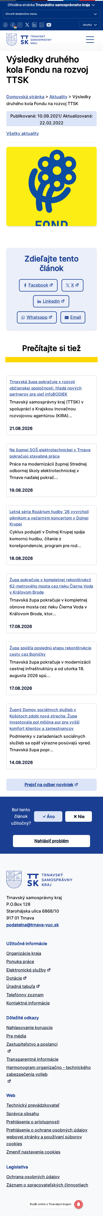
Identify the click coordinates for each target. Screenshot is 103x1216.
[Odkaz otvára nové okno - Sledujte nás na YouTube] (49, 24)
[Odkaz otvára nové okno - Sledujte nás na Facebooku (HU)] (12, 24)
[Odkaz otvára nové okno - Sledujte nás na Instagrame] (19, 24)
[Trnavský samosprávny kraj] (29, 39)
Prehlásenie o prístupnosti (32, 1121)
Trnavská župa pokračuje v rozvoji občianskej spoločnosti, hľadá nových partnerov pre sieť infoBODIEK (46, 388)
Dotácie (14, 978)
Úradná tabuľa (20, 986)
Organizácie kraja (23, 953)
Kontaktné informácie (28, 1003)
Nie (81, 816)
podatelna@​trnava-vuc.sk (32, 924)
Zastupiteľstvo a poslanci (32, 1044)
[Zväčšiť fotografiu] (51, 224)
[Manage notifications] (78, 1204)
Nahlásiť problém (51, 840)
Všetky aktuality (22, 133)
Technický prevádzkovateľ (32, 1105)
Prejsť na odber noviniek (49, 784)
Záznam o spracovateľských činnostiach (47, 1184)
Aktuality (58, 96)
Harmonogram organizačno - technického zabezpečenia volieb (48, 1071)
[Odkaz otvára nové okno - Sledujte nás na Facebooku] (5, 24)
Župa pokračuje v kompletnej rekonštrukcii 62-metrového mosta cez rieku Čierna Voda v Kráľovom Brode (51, 586)
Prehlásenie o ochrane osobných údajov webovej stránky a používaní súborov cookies (46, 1136)
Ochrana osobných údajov (33, 1176)
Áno (51, 816)
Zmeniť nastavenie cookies (33, 1151)
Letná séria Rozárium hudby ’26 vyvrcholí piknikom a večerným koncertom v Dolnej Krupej (49, 518)
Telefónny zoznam (25, 994)
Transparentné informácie (32, 1059)
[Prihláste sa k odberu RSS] (41, 24)
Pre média (16, 1036)
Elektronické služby (26, 970)
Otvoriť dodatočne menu (21, 13)
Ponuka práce (20, 961)
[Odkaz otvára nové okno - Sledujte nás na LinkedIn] (34, 24)
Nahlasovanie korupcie (29, 1027)
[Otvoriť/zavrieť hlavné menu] (90, 39)
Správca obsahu (22, 1113)
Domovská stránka (25, 96)
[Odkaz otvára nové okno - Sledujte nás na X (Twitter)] (27, 24)
